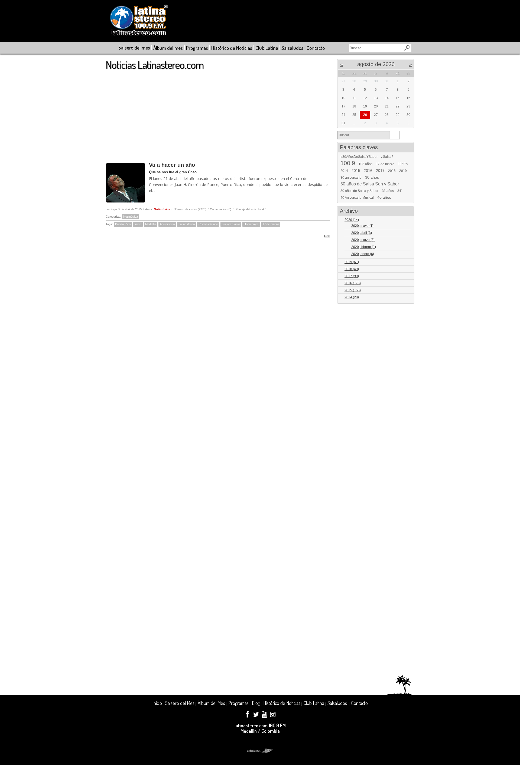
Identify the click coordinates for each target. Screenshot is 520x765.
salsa (137, 224)
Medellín (150, 224)
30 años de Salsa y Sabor (359, 190)
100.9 (347, 163)
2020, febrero (363, 247)
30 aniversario (351, 177)
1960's (403, 164)
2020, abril (361, 233)
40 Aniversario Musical (357, 197)
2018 (392, 170)
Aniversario (167, 224)
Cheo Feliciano (208, 224)
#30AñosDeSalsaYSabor (359, 156)
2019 (403, 170)
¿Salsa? (387, 156)
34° (399, 190)
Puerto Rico (123, 224)
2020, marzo (363, 240)
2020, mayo (362, 226)
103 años (365, 164)
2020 (351, 220)
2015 (356, 170)
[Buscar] (394, 135)
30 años (372, 177)
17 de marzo (270, 224)
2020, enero (362, 254)
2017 (380, 170)
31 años (388, 190)
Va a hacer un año (172, 165)
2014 (344, 170)
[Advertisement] (218, 113)
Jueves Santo (231, 224)
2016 (368, 170)
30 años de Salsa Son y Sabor (369, 184)
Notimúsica (162, 209)
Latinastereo (186, 224)
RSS (327, 235)
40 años (384, 197)
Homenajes (251, 224)
